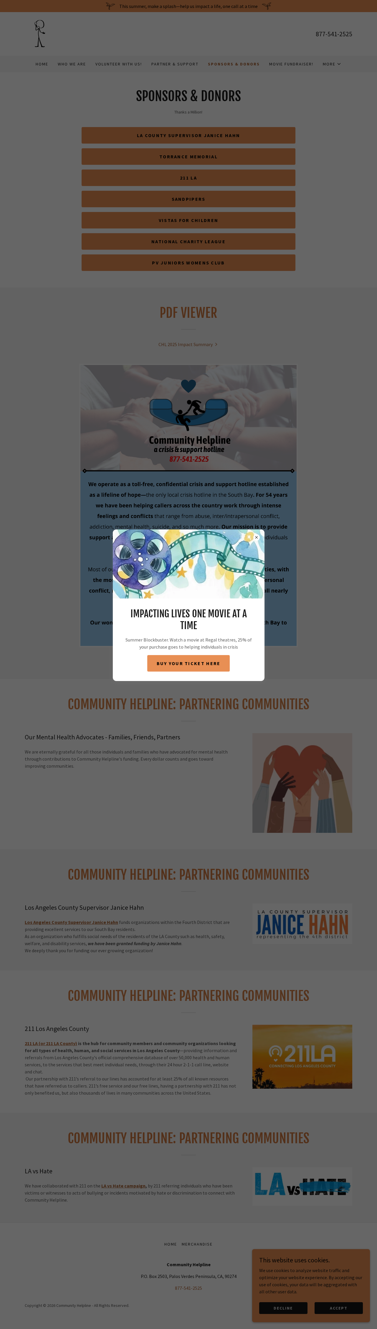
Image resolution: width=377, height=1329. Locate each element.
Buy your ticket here (189, 663)
